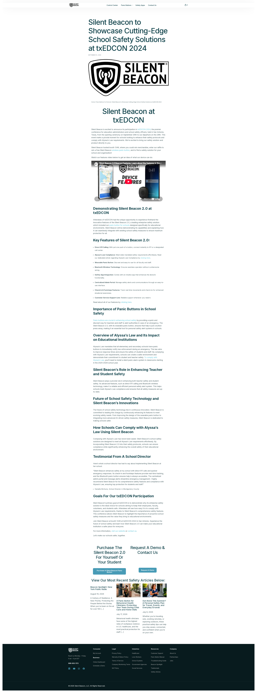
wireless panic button (121, 150)
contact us (132, 531)
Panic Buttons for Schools (103, 102)
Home (93, 102)
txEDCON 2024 (144, 129)
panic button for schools (119, 225)
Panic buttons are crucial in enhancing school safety (114, 320)
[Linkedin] (69, 669)
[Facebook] (84, 669)
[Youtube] (74, 669)
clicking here (145, 258)
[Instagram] (79, 669)
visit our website (118, 531)
